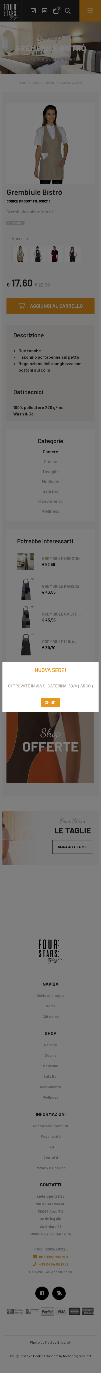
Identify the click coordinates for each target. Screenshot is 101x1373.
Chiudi (51, 702)
